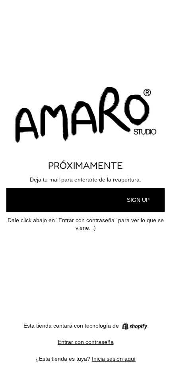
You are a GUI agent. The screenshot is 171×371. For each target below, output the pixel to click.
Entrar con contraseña (86, 342)
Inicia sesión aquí (114, 358)
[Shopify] (134, 326)
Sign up (138, 200)
